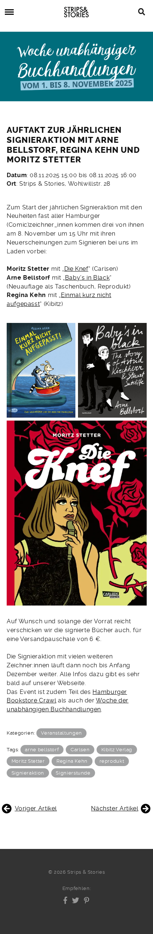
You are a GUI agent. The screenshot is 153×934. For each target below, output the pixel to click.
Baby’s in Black (87, 277)
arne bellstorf (42, 749)
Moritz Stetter (28, 761)
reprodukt (112, 761)
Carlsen (80, 749)
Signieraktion (28, 773)
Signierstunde (73, 773)
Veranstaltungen (61, 733)
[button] (66, 900)
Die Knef (76, 268)
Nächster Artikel (114, 808)
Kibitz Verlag (116, 749)
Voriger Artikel (36, 808)
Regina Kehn (72, 761)
